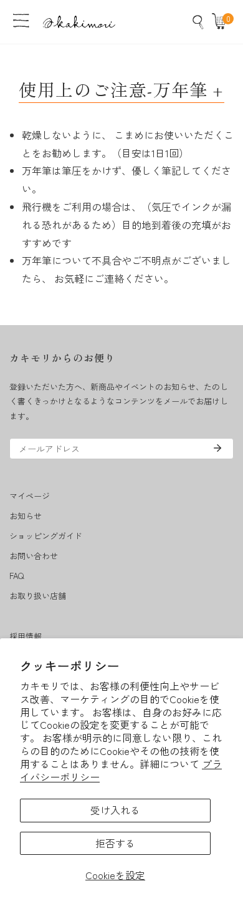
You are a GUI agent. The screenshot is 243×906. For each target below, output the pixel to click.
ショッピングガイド (45, 536)
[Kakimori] (79, 21)
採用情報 (25, 636)
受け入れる (115, 809)
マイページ (29, 496)
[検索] (198, 22)
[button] (222, 22)
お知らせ (25, 516)
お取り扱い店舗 (37, 596)
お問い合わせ (33, 556)
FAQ (16, 576)
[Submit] (217, 448)
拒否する (115, 842)
